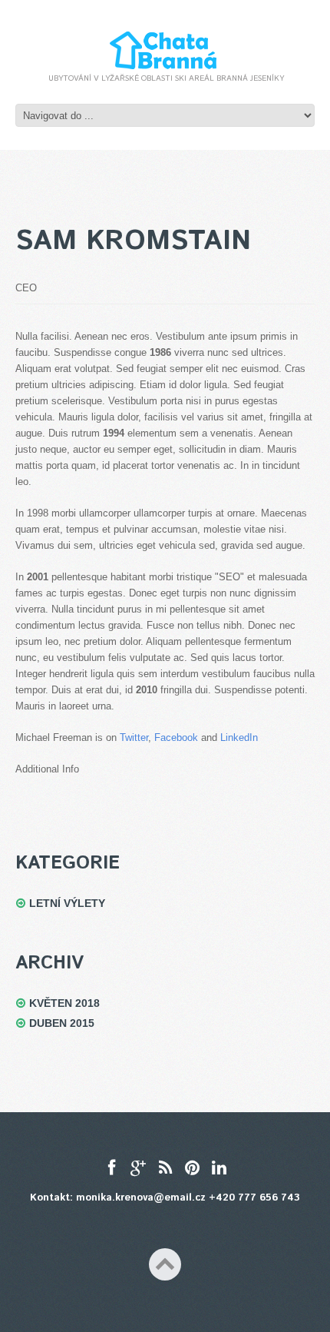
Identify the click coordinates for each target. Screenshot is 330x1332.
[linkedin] (219, 1169)
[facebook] (111, 1169)
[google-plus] (138, 1169)
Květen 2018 (64, 1003)
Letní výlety (67, 903)
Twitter (134, 737)
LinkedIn (239, 737)
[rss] (165, 1169)
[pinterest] (192, 1169)
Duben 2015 (61, 1023)
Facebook (176, 737)
